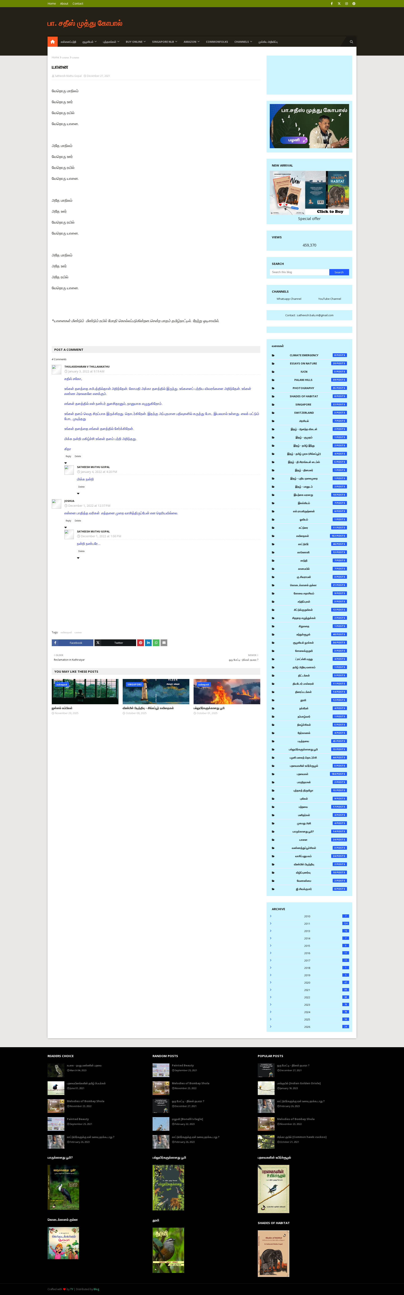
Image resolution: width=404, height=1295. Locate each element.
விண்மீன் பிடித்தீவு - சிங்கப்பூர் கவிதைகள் (148, 708)
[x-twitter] (339, 3)
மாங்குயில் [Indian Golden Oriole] (299, 1083)
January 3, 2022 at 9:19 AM (86, 371)
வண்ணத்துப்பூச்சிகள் (314, 848)
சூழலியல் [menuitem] (87, 42)
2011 (326, 924)
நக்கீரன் (317, 708)
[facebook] (331, 3)
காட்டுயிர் (317, 544)
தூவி (318, 700)
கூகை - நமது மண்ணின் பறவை (84, 1065)
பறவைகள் (316, 774)
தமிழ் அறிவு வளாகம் (314, 667)
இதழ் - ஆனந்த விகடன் (313, 429)
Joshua (69, 501)
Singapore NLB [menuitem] (163, 42)
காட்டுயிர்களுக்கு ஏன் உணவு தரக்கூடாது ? (90, 1137)
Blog (96, 1289)
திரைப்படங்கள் (315, 692)
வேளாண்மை (316, 881)
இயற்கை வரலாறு (315, 495)
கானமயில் (317, 569)
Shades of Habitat (313, 396)
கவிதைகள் (66, 632)
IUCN (318, 371)
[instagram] (346, 3)
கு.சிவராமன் (316, 577)
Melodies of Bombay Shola (85, 1101)
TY (71, 1289)
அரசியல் (317, 421)
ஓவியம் (318, 519)
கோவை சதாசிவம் (315, 593)
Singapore (315, 404)
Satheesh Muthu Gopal (68, 76)
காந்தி (318, 560)
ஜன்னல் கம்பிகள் (62, 708)
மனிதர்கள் (317, 815)
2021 (325, 990)
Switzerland (315, 413)
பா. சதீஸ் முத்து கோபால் (85, 23)
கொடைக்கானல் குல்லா (313, 585)
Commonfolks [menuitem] (217, 42)
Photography (314, 388)
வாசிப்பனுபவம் (315, 856)
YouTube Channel (329, 299)
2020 (325, 982)
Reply (68, 456)
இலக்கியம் (317, 503)
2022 (325, 997)
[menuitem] (53, 42)
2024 (325, 1012)
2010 (325, 916)
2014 (325, 938)
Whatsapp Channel (289, 299)
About (64, 3)
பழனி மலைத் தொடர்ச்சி (313, 757)
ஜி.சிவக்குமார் (316, 889)
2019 (325, 975)
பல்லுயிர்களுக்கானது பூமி (209, 708)
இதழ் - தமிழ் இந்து (315, 445)
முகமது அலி (316, 823)
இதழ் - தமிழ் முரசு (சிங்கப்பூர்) (311, 454)
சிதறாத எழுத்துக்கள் (314, 618)
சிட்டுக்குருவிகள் (315, 610)
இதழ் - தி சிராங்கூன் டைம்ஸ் (312, 462)
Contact (78, 3)
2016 (325, 953)
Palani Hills (315, 380)
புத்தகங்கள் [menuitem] (109, 42)
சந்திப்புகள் (317, 601)
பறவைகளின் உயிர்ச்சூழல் (313, 766)
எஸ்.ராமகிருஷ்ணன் (314, 511)
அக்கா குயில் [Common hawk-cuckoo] (302, 1137)
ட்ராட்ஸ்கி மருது (315, 659)
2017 (325, 960)
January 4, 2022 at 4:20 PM (99, 472)
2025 (325, 1019)
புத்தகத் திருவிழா (315, 790)
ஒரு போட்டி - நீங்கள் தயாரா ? (188, 1101)
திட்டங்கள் (317, 675)
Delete (78, 456)
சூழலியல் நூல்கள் (314, 642)
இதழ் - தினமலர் (315, 470)
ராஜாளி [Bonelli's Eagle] (187, 1119)
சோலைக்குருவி (315, 651)
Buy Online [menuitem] (134, 42)
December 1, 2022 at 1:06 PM (101, 536)
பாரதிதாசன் (316, 782)
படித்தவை (317, 741)
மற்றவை (317, 807)
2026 (325, 1027)
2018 (325, 968)
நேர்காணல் (317, 733)
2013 (325, 931)
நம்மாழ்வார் (317, 716)
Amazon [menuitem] (190, 42)
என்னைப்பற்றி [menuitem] (68, 42)
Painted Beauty (78, 1119)
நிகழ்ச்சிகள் (316, 725)
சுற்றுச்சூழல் (316, 634)
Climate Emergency (313, 355)
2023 (325, 1005)
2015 (325, 946)
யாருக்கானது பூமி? (314, 831)
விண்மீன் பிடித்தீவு (315, 864)
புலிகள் (318, 798)
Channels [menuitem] (241, 42)
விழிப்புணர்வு (316, 872)
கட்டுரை (317, 527)
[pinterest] (353, 3)
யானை (65, 57)
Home (52, 3)
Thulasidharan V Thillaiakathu (87, 366)
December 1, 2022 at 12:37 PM (89, 506)
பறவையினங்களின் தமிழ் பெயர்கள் (86, 1083)
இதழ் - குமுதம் (316, 437)
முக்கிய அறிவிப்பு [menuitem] (268, 42)
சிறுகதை (317, 626)
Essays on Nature (313, 363)
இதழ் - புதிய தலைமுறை (313, 478)
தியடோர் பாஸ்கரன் (314, 684)
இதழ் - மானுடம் (315, 486)
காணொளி (316, 552)
